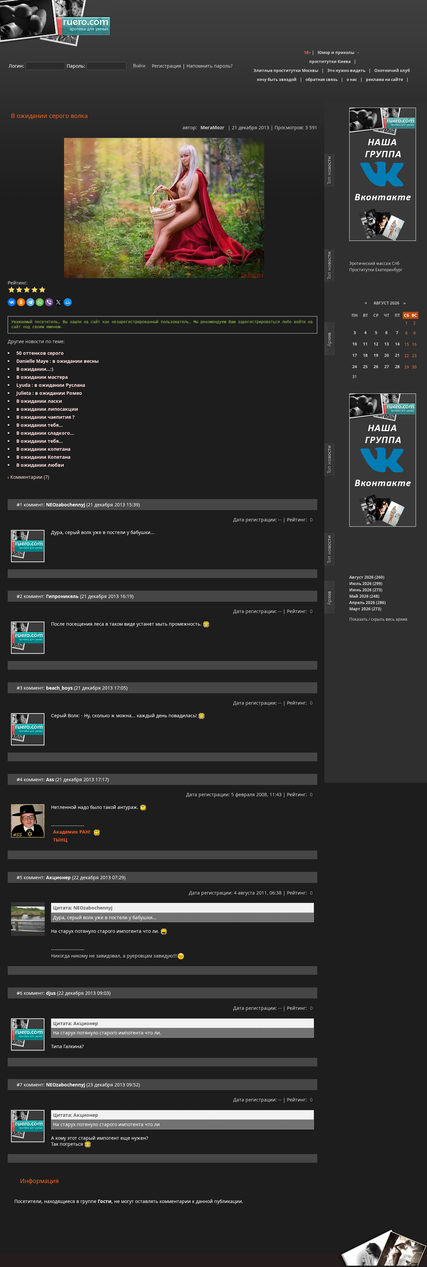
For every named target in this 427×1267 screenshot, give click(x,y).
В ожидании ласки (39, 401)
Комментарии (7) (29, 477)
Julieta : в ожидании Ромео (49, 393)
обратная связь (322, 79)
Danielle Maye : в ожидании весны (57, 361)
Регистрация (165, 65)
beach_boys (59, 688)
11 (365, 344)
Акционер (58, 877)
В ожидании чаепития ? (45, 417)
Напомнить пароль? (209, 65)
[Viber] (49, 302)
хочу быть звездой (277, 79)
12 (376, 344)
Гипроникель (62, 596)
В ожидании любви (40, 465)
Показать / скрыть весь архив (378, 619)
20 (386, 355)
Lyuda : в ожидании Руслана (50, 385)
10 (354, 344)
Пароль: (76, 65)
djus (51, 993)
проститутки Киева (330, 61)
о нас (352, 79)
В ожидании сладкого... (45, 433)
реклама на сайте (384, 79)
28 (397, 366)
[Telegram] (30, 302)
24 (354, 366)
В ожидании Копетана (43, 457)
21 (397, 355)
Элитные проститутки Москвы (286, 70)
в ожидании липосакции (47, 409)
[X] (58, 302)
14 (397, 344)
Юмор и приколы (336, 52)
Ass (50, 779)
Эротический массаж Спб (374, 263)
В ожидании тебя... (39, 425)
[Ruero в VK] (382, 175)
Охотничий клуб (392, 70)
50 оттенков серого (40, 353)
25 (365, 366)
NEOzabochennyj (65, 504)
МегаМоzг (212, 127)
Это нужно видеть (346, 70)
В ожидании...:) (34, 369)
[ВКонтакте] (12, 302)
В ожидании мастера (42, 377)
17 (354, 355)
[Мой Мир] (68, 302)
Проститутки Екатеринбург (375, 270)
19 (376, 355)
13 (386, 344)
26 (376, 366)
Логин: (16, 65)
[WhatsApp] (40, 302)
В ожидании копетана (43, 449)
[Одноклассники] (21, 302)
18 (365, 355)
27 (386, 366)
